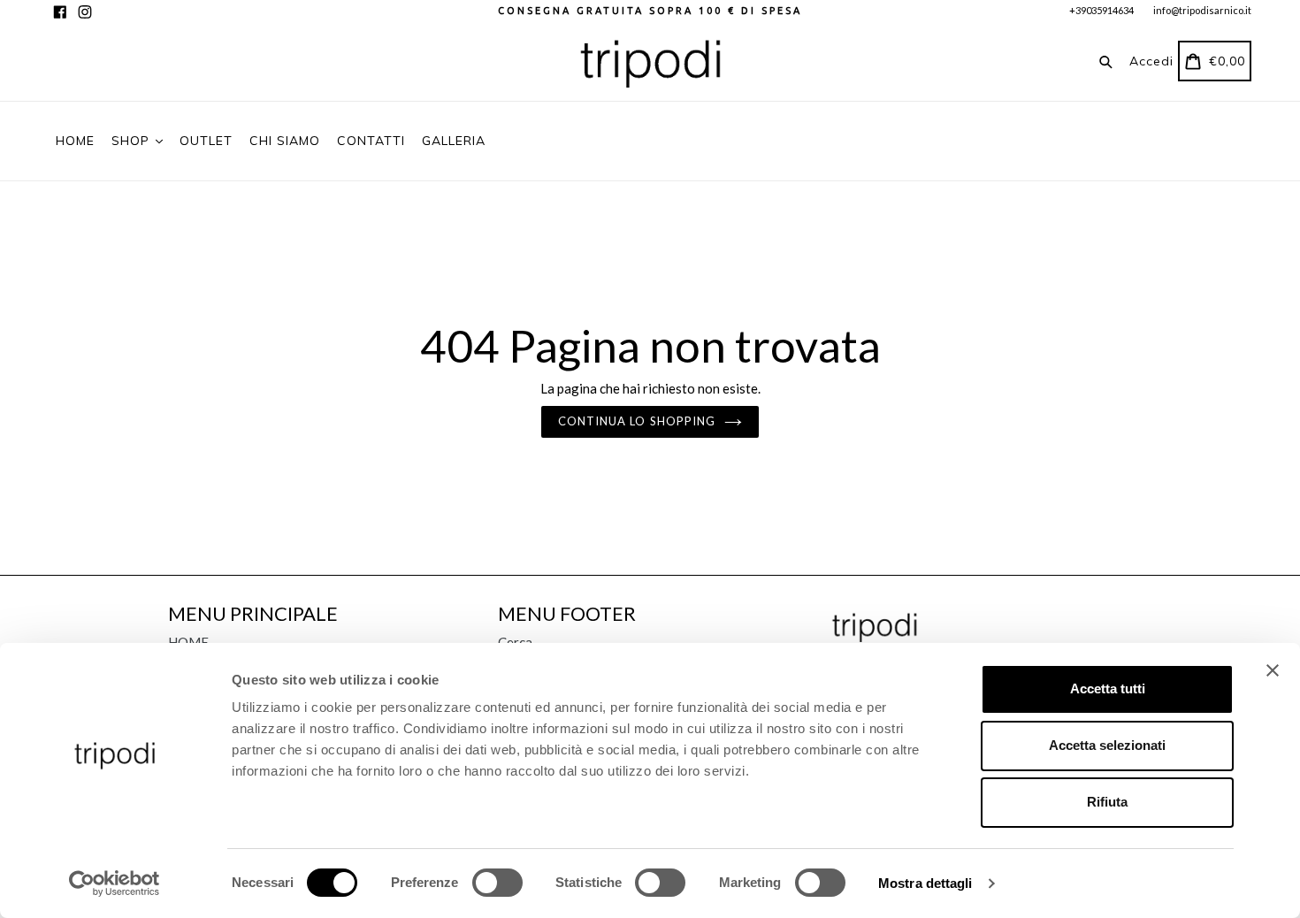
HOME (75, 141)
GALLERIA (454, 141)
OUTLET (206, 141)
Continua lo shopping (636, 421)
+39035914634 (1101, 10)
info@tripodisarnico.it (1202, 10)
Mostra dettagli (925, 883)
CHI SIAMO (284, 141)
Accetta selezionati (1107, 745)
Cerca (515, 642)
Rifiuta (1107, 801)
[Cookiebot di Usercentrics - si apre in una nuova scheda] (114, 883)
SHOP (132, 141)
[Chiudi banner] (1272, 670)
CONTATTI (371, 141)
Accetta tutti (1107, 688)
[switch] (497, 882)
